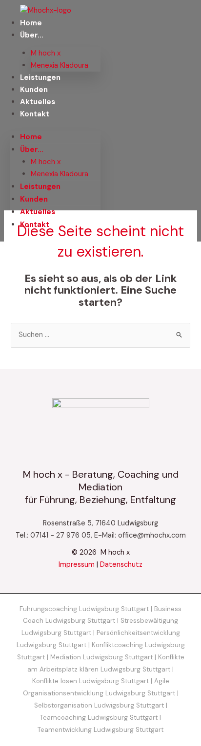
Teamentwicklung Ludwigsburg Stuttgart (100, 730)
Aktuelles (37, 102)
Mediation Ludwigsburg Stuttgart (101, 657)
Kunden (34, 89)
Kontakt (34, 114)
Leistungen (40, 77)
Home (31, 23)
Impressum (77, 564)
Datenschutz (121, 564)
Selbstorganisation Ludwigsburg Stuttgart (99, 705)
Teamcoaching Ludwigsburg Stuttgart (99, 717)
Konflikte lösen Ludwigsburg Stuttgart (90, 681)
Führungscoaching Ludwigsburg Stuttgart (84, 609)
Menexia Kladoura (59, 65)
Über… (31, 35)
